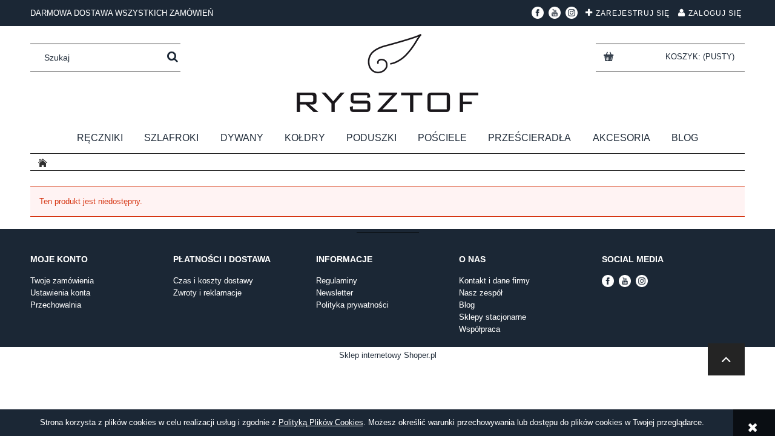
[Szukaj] (172, 57)
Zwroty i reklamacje (207, 292)
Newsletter (334, 292)
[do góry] (726, 359)
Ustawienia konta (60, 292)
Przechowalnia (55, 304)
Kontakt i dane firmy (494, 280)
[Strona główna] (387, 73)
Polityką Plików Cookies (321, 422)
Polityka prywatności (352, 304)
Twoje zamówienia (62, 280)
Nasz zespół (481, 292)
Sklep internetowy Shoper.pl (388, 355)
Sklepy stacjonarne (492, 317)
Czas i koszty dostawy (213, 280)
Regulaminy (336, 280)
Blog (467, 304)
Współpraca (479, 329)
